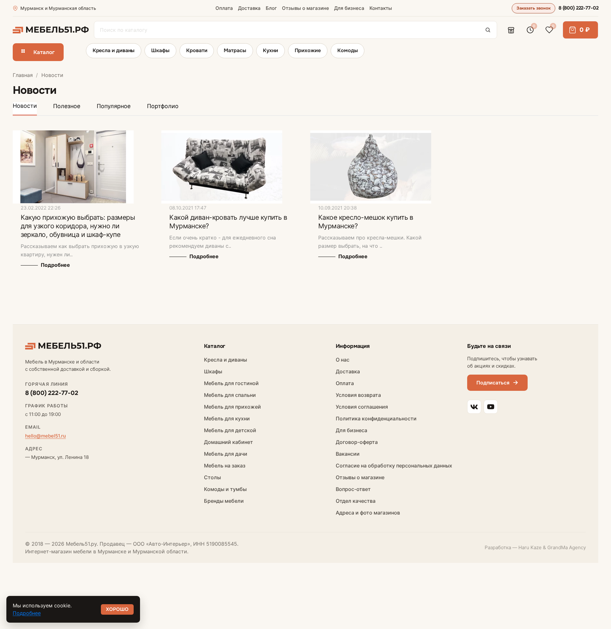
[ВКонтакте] (474, 407)
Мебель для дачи (225, 454)
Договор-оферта (357, 442)
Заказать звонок (533, 8)
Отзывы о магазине (305, 8)
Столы (212, 477)
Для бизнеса (349, 8)
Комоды (347, 50)
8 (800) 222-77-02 (578, 8)
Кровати (196, 50)
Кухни (270, 50)
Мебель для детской (230, 430)
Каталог (44, 52)
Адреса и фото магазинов (368, 512)
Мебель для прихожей (232, 407)
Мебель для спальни (230, 395)
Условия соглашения (362, 407)
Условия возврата (358, 395)
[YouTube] (491, 407)
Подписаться (492, 382)
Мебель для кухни (227, 418)
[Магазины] (511, 30)
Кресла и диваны (114, 50)
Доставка (249, 8)
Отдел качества (356, 501)
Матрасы (235, 50)
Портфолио (163, 106)
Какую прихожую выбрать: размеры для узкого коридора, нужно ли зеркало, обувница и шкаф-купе (78, 225)
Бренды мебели (224, 501)
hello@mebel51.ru (45, 436)
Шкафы (160, 50)
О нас (342, 359)
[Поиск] (488, 30)
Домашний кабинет (228, 442)
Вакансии (348, 454)
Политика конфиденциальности (376, 418)
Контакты (380, 8)
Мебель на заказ (224, 465)
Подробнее (54, 265)
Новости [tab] (25, 105)
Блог (271, 8)
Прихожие (308, 50)
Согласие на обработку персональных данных (394, 465)
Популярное (113, 106)
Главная (23, 75)
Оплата (224, 8)
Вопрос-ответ (353, 489)
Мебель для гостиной (231, 383)
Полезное (66, 106)
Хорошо (117, 609)
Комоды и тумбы (225, 489)
